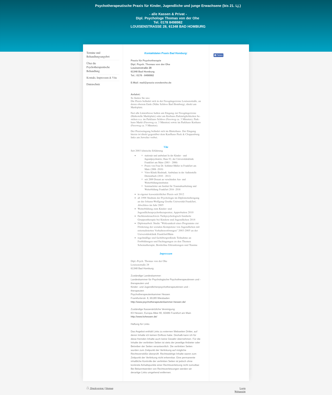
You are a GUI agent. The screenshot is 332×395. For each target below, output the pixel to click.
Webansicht (240, 391)
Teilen (219, 55)
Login (243, 388)
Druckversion (97, 388)
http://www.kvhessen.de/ (144, 316)
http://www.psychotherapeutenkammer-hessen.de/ (158, 301)
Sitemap (109, 388)
